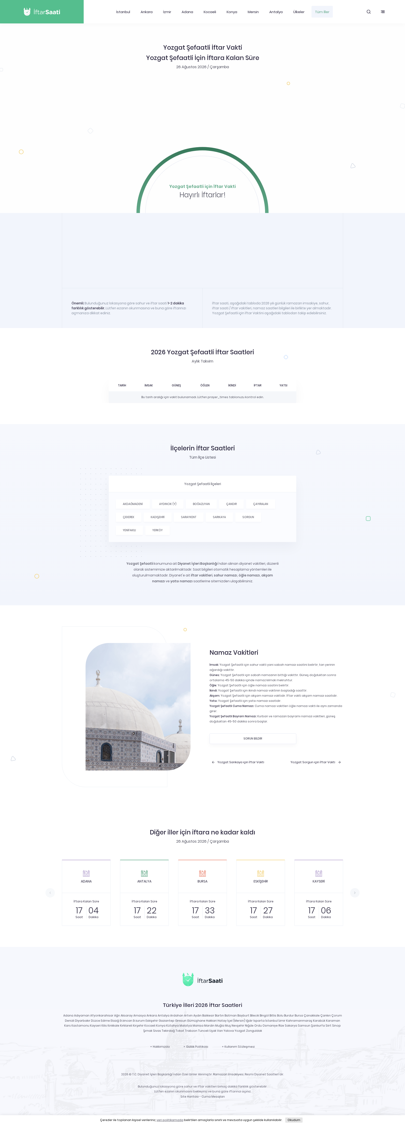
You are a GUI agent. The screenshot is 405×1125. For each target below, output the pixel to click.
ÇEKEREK (128, 517)
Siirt (328, 1026)
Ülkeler (298, 11)
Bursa (299, 1015)
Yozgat (240, 1031)
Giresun (180, 1021)
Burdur (289, 1015)
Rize (281, 1026)
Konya (232, 11)
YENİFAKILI (129, 530)
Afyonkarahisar (101, 1015)
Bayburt (243, 1015)
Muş (228, 1026)
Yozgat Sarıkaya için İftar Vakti (241, 762)
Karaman (333, 1021)
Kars (67, 1026)
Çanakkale (312, 1015)
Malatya (186, 1026)
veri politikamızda (170, 1120)
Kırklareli (126, 1026)
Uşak (212, 1031)
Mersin (253, 11)
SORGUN (248, 517)
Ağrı (117, 1015)
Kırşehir (138, 1026)
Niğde (249, 1026)
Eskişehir (152, 1021)
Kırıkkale (113, 1026)
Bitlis (273, 1015)
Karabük (319, 1021)
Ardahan (176, 1015)
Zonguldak (254, 1031)
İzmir (167, 11)
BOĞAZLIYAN (201, 504)
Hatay (222, 1021)
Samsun (304, 1026)
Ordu (258, 1026)
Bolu (280, 1015)
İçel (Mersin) (236, 1021)
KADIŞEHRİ (158, 517)
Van (220, 1031)
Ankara (147, 11)
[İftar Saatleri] (202, 980)
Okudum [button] (294, 1120)
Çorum (336, 1015)
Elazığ (115, 1021)
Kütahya (172, 1026)
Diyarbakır (82, 1021)
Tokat (180, 1031)
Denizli (69, 1021)
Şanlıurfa (318, 1026)
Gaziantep (166, 1021)
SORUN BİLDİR (253, 738)
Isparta (259, 1021)
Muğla (219, 1026)
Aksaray (127, 1015)
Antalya (276, 11)
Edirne (105, 1021)
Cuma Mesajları (213, 1097)
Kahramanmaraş (299, 1021)
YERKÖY (157, 530)
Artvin (188, 1015)
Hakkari (211, 1021)
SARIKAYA (219, 517)
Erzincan (126, 1021)
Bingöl (264, 1015)
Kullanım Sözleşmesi (240, 1047)
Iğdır (249, 1021)
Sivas (157, 1031)
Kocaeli (210, 11)
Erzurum (139, 1021)
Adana (187, 11)
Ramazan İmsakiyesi (228, 1074)
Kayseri (95, 1026)
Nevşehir (238, 1026)
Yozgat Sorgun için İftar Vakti (313, 762)
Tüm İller (322, 11)
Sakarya (291, 1026)
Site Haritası (189, 1097)
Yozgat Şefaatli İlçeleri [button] (202, 484)
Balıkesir (208, 1015)
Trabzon (191, 1031)
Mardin (209, 1026)
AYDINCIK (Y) (167, 504)
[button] (369, 11)
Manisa (198, 1026)
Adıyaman (82, 1015)
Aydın (197, 1015)
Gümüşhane (196, 1021)
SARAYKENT (188, 517)
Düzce (95, 1021)
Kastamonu (80, 1026)
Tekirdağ (168, 1031)
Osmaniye (270, 1026)
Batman (231, 1015)
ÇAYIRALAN (260, 504)
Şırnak (147, 1031)
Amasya (139, 1015)
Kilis (104, 1026)
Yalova (229, 1031)
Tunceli (203, 1031)
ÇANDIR (231, 504)
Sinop (336, 1026)
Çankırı (325, 1015)
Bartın (219, 1015)
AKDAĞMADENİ (133, 504)
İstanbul (123, 11)
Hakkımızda (161, 1047)
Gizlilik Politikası (197, 1047)
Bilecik (254, 1015)
